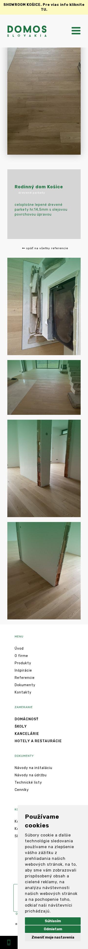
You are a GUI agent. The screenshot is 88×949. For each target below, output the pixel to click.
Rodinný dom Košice (39, 187)
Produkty (23, 663)
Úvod (19, 648)
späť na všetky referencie (46, 248)
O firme (21, 656)
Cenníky (22, 790)
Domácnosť (26, 719)
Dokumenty (25, 685)
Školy (21, 726)
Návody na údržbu (31, 775)
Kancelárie (27, 734)
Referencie (25, 678)
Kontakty (23, 692)
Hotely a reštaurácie (38, 741)
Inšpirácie (23, 670)
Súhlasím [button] (53, 921)
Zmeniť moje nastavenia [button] (53, 937)
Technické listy (28, 782)
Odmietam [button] (53, 929)
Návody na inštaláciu (33, 768)
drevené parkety (31, 192)
